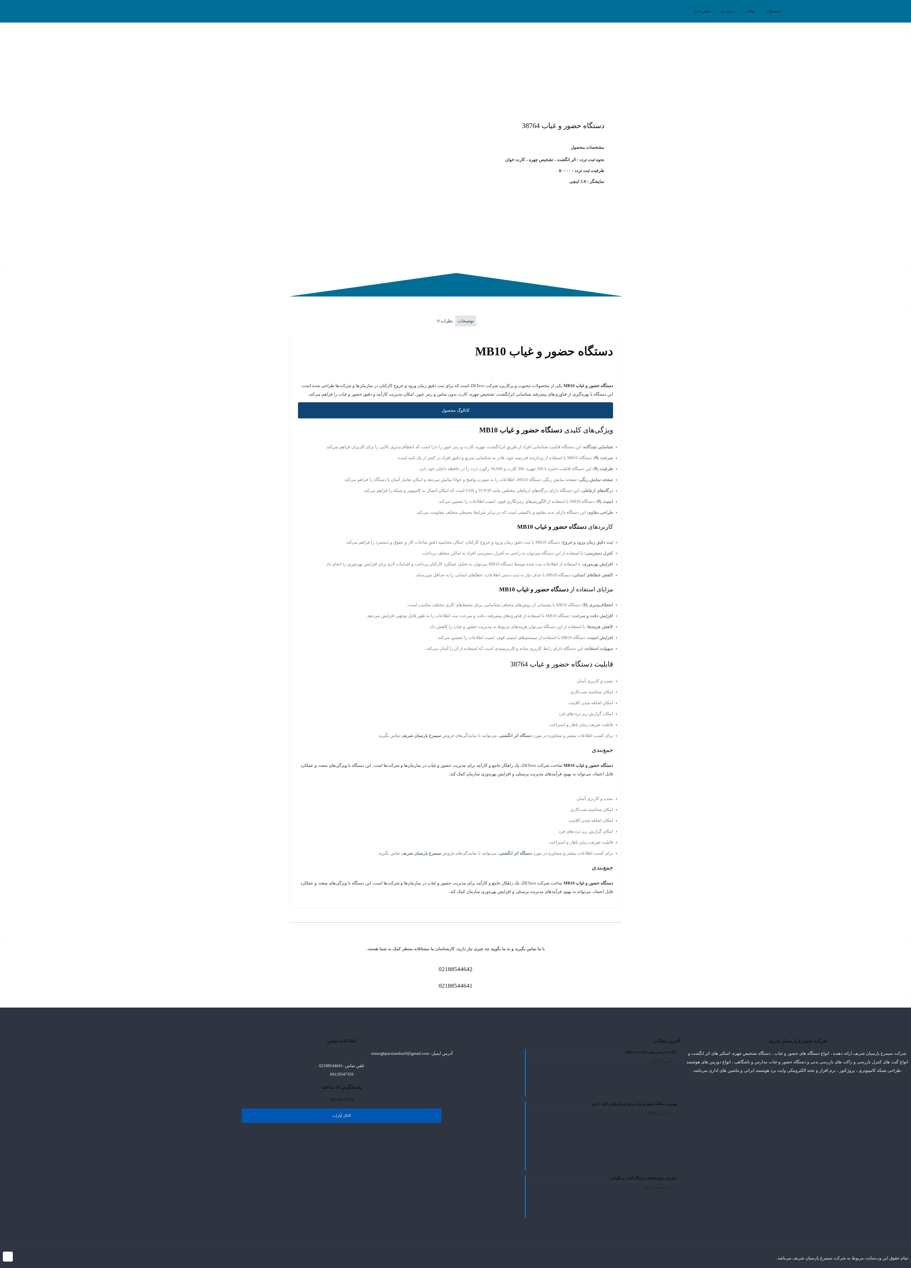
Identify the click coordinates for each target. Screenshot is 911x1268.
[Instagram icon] (29, 1258)
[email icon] (24, 1258)
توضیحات (466, 321)
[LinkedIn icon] (34, 1258)
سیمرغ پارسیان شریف (421, 735)
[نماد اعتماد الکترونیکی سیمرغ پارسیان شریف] (15, 1058)
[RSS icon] (19, 1258)
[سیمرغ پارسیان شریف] (455, 14)
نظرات (445, 321)
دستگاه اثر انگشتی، (515, 735)
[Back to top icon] (8, 1257)
